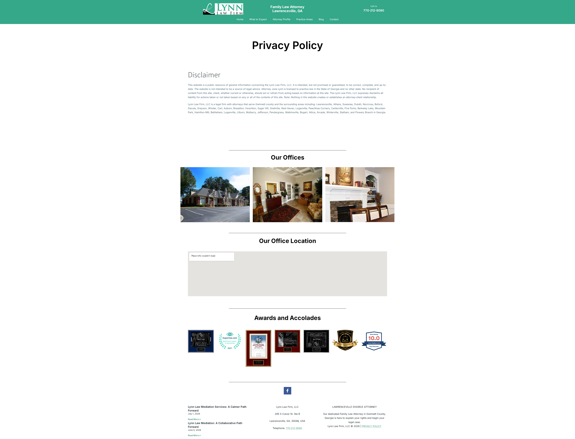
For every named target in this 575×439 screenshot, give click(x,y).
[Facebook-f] (287, 390)
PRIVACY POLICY (371, 426)
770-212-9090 (294, 428)
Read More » (194, 419)
